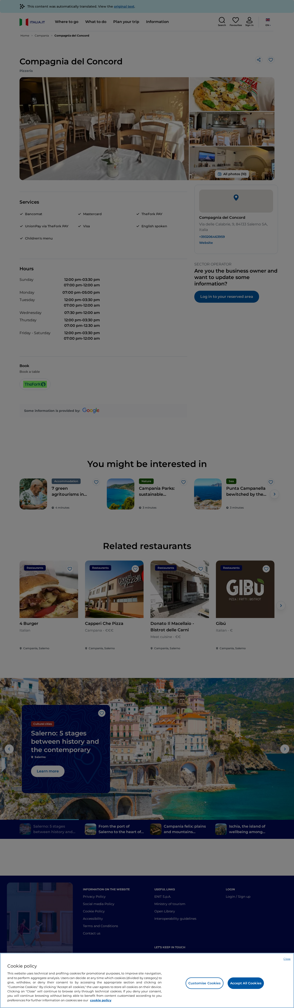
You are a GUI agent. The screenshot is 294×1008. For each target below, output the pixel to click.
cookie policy (100, 1000)
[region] (147, 980)
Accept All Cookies (246, 983)
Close (287, 958)
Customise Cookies (204, 983)
